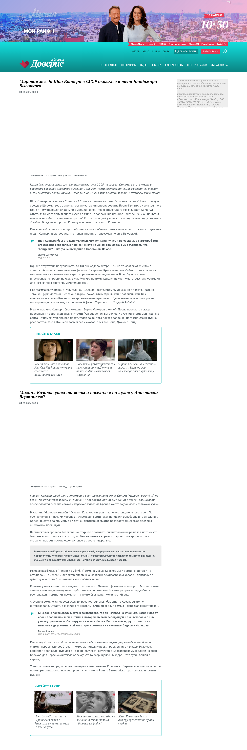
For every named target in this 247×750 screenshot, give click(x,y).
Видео (144, 65)
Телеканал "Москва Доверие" (41, 62)
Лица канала (219, 65)
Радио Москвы (207, 44)
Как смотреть (174, 65)
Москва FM (194, 44)
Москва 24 (151, 44)
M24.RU (162, 44)
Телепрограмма (197, 65)
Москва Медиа (137, 44)
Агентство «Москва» (177, 44)
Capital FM (221, 44)
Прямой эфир (210, 51)
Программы (128, 65)
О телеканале (108, 65)
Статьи (156, 65)
